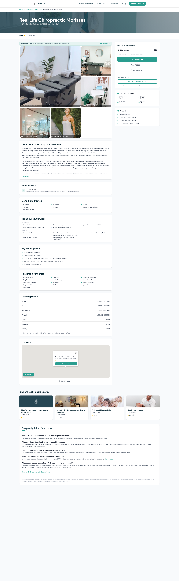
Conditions (114, 3)
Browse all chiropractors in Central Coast (36, 472)
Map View (102, 3)
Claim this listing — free (138, 81)
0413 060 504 (138, 65)
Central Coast (38, 9)
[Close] (76, 353)
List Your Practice (136, 3)
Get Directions (67, 364)
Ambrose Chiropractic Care (102, 410)
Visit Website (138, 59)
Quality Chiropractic (135, 410)
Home (21, 9)
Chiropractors (28, 9)
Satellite (29, 374)
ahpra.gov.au (109, 459)
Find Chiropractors (87, 3)
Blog (124, 3)
